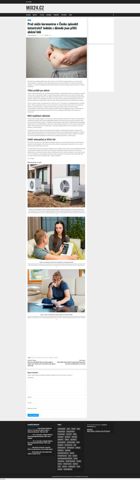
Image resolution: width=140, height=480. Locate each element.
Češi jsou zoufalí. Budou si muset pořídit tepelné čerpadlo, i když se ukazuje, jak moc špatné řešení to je (56, 209)
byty (78, 429)
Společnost (64, 15)
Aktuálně (28, 15)
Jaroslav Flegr (71, 442)
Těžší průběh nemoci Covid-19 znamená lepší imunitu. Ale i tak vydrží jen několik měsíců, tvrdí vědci (71, 362)
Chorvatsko (61, 434)
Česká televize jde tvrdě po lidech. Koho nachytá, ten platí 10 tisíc (40, 453)
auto (68, 429)
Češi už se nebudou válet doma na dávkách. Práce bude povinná (56, 262)
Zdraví (29, 20)
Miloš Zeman (61, 447)
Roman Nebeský (32, 35)
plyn (70, 456)
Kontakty (90, 429)
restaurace (61, 461)
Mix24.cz (35, 7)
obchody (67, 450)
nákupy (78, 447)
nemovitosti (70, 447)
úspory (60, 469)
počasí (75, 456)
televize (75, 464)
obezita (55, 357)
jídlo (78, 442)
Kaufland (60, 445)
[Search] (113, 14)
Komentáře (56, 15)
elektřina (60, 439)
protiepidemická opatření (65, 458)
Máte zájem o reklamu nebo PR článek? (98, 431)
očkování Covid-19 (63, 453)
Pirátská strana (62, 456)
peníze (72, 453)
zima (78, 466)
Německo (60, 450)
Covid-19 (33, 357)
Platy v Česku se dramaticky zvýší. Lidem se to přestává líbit (56, 314)
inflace (67, 439)
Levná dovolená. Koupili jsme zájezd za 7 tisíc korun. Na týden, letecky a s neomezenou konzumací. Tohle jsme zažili (40, 430)
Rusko (59, 464)
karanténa (38, 357)
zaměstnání (72, 466)
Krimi (70, 15)
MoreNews (77, 476)
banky (73, 429)
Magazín (35, 15)
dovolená (60, 437)
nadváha (51, 357)
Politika (42, 15)
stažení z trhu (67, 464)
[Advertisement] (56, 339)
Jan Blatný (73, 439)
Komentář (31, 377)
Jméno (30, 397)
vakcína (64, 466)
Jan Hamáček (61, 442)
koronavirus (45, 357)
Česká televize (68, 469)
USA (59, 466)
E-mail (30, 403)
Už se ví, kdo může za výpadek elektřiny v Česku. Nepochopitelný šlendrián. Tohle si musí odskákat (40, 436)
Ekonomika (48, 15)
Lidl (75, 445)
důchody (74, 437)
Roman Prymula (70, 461)
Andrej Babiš (61, 429)
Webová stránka (32, 408)
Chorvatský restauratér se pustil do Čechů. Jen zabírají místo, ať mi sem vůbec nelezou (40, 448)
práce (75, 458)
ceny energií (61, 431)
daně (74, 434)
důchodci (67, 437)
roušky (79, 461)
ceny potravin (70, 431)
